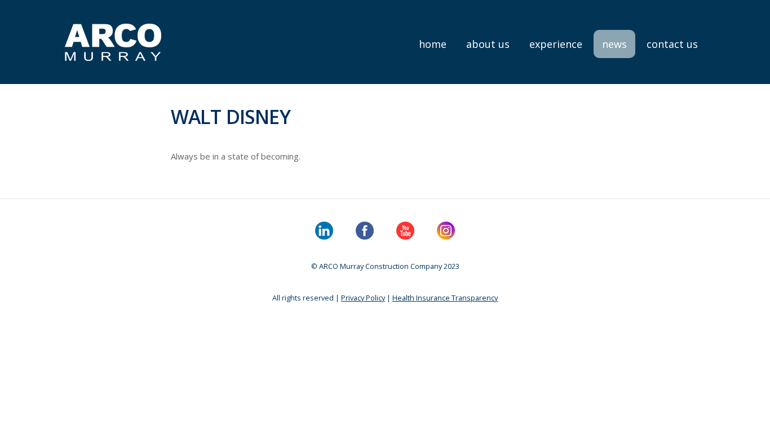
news (614, 44)
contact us (672, 44)
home (432, 44)
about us (488, 44)
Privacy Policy (363, 298)
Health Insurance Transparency (445, 298)
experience (555, 44)
